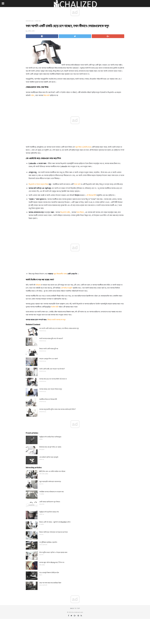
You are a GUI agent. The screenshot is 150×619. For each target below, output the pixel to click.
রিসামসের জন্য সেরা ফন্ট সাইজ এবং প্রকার (50, 447)
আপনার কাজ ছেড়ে (29, 21)
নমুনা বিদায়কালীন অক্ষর (60, 274)
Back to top (75, 608)
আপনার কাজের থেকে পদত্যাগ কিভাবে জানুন (50, 389)
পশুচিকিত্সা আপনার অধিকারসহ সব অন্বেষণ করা (51, 492)
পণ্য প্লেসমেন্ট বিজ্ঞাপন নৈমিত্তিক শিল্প (49, 572)
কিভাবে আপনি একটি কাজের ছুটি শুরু (48, 349)
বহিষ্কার (38, 285)
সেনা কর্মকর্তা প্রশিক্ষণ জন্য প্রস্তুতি (48, 457)
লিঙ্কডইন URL (65, 212)
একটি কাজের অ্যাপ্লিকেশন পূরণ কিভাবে (49, 502)
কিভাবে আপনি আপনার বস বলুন (56, 319)
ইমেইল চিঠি (54, 307)
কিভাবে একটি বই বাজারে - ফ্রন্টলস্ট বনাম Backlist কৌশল (54, 522)
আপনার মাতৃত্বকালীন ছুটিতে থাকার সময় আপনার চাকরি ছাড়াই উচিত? (57, 409)
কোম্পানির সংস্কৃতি (66, 288)
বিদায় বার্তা (46, 95)
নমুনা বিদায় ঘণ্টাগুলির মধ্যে (83, 147)
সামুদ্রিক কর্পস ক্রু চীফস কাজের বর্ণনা (49, 512)
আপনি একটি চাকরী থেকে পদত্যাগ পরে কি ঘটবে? (52, 369)
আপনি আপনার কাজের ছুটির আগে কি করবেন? (51, 338)
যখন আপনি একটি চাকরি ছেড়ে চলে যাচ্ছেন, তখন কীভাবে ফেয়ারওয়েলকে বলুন (59, 328)
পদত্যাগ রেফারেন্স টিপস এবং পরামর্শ (48, 359)
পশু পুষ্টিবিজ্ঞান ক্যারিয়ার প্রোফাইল (48, 542)
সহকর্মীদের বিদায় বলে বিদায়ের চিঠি (48, 399)
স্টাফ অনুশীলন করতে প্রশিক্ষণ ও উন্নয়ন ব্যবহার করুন (53, 552)
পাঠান (32, 95)
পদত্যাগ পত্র (38, 21)
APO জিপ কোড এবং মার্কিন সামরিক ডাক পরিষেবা (52, 471)
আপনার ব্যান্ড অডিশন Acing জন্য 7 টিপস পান (51, 562)
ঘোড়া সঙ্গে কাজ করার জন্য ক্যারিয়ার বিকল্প (50, 583)
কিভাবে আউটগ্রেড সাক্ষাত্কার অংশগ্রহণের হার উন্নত (53, 532)
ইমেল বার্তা (77, 184)
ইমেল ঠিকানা (80, 212)
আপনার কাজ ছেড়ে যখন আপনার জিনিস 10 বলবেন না (53, 379)
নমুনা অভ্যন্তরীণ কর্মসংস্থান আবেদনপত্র (50, 481)
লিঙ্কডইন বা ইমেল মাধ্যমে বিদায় (38, 184)
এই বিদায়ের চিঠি (91, 195)
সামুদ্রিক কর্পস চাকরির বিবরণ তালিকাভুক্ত (50, 437)
